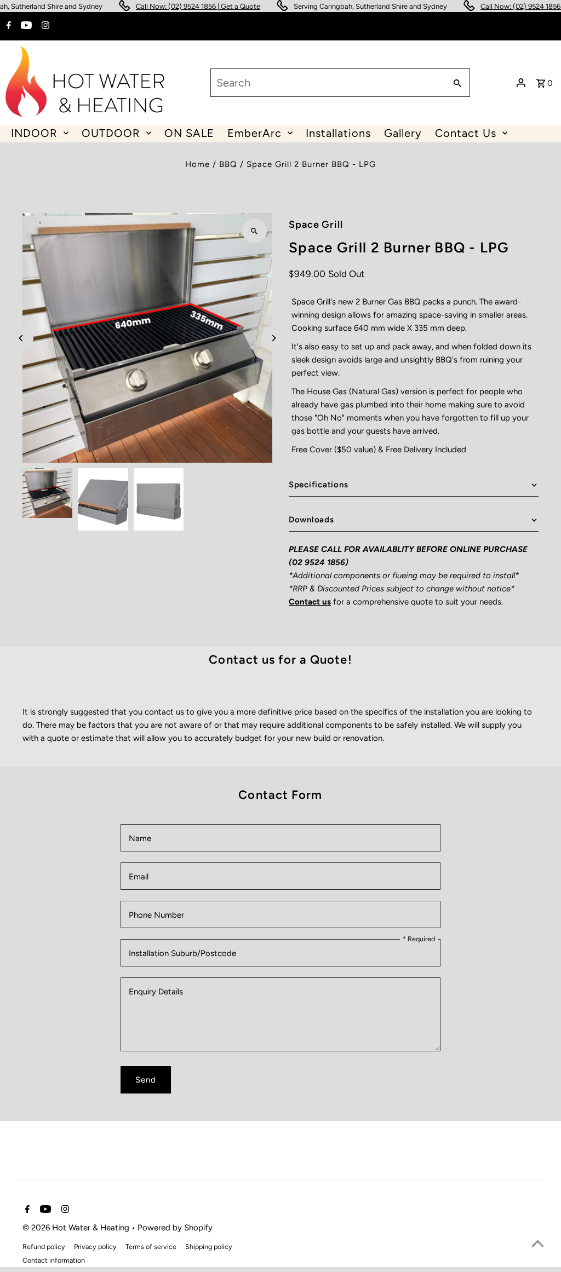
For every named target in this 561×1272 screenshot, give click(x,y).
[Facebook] (7, 26)
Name (140, 838)
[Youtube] (25, 26)
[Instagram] (44, 26)
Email (138, 877)
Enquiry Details (156, 992)
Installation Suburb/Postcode (182, 953)
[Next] (273, 338)
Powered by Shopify (175, 1228)
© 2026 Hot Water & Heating (76, 1228)
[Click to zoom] (254, 230)
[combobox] (327, 82)
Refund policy (43, 1246)
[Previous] (21, 338)
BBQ (228, 164)
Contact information (53, 1260)
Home (197, 164)
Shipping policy (208, 1246)
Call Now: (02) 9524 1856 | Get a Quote (181, 6)
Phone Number (156, 915)
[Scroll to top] (537, 1243)
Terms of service (150, 1246)
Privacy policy (95, 1246)
